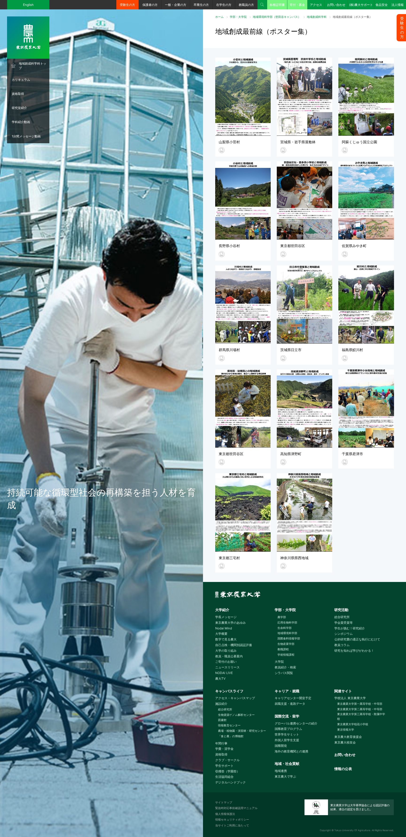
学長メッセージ (226, 617)
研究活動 (341, 610)
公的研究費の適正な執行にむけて (357, 639)
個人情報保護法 (225, 814)
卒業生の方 (201, 5)
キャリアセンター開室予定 (293, 698)
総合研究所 (342, 617)
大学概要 (221, 634)
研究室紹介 (19, 108)
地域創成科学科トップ (32, 66)
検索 (262, 4)
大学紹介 (222, 610)
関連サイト (343, 691)
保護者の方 (150, 5)
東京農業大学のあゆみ (230, 622)
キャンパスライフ (229, 691)
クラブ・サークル (227, 760)
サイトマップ (223, 802)
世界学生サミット (287, 734)
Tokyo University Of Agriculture (352, 830)
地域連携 (281, 771)
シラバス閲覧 (284, 673)
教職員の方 (246, 5)
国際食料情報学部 (288, 638)
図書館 (222, 720)
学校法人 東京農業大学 (350, 698)
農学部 (281, 617)
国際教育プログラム (288, 729)
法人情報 (397, 5)
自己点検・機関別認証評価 (233, 645)
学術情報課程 (285, 654)
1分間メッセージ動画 (26, 136)
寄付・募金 (297, 5)
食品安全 (381, 5)
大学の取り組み (226, 650)
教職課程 (283, 649)
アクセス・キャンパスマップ (235, 698)
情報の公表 (343, 769)
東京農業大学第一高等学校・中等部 (359, 703)
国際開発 (281, 746)
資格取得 (18, 94)
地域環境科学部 (287, 633)
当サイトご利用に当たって (232, 825)
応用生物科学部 (287, 622)
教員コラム (342, 645)
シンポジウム (343, 634)
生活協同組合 (224, 777)
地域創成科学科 (317, 17)
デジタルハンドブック (230, 782)
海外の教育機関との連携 (291, 751)
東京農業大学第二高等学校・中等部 (359, 709)
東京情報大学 (345, 729)
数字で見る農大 (226, 639)
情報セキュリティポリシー (232, 819)
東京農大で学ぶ (285, 776)
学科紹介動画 (21, 122)
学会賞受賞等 (343, 622)
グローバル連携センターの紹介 (296, 723)
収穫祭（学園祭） (227, 771)
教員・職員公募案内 (229, 656)
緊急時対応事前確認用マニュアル (236, 808)
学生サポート (224, 765)
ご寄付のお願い (226, 661)
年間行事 (221, 743)
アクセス (316, 5)
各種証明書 (277, 5)
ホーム (219, 17)
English (28, 5)
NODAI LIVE (224, 673)
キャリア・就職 (287, 691)
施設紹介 (221, 703)
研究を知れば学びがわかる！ (354, 650)
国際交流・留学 (287, 716)
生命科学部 (284, 628)
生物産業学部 (285, 644)
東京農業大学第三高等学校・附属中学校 (361, 716)
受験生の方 (127, 5)
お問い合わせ (336, 5)
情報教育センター (229, 725)
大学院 (279, 661)
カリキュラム (21, 79)
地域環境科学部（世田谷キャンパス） (277, 17)
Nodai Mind (223, 628)
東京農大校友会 (345, 742)
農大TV (220, 678)
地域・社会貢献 (287, 763)
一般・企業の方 (175, 5)
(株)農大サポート (361, 5)
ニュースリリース (227, 667)
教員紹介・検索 (285, 667)
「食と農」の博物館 (230, 736)
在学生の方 (223, 5)
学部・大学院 (238, 17)
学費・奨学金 (224, 749)
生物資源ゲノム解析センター (236, 715)
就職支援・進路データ (290, 703)
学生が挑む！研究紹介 (349, 628)
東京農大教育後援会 (348, 737)
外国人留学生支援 (287, 740)
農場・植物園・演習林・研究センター (242, 730)
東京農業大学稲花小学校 (352, 724)
